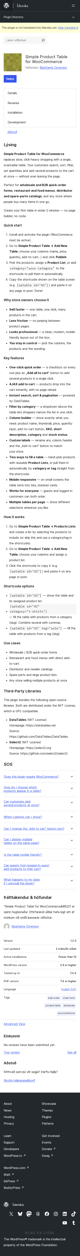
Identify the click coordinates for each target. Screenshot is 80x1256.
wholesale (69, 1005)
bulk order (54, 998)
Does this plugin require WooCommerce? (31, 776)
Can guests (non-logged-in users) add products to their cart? (26, 867)
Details (12, 93)
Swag (47, 1156)
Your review (12, 1052)
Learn (7, 1136)
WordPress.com (16, 1168)
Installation (15, 112)
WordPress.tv (15, 1156)
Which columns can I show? (23, 817)
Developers (11, 1149)
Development (17, 122)
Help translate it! (68, 27)
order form (69, 998)
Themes (47, 1110)
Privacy (9, 1123)
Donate (49, 1149)
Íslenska (18, 1205)
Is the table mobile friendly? (23, 855)
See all (71, 1052)
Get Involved (51, 1136)
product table (53, 1005)
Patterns (48, 1123)
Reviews (13, 103)
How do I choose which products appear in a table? (22, 789)
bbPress (11, 1181)
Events (46, 1142)
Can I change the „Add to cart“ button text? (34, 829)
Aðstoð (12, 132)
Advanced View (14, 1024)
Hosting (9, 1117)
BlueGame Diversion (53, 67)
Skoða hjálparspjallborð (19, 1080)
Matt (9, 1174)
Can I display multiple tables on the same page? (21, 841)
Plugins (46, 1117)
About (8, 1104)
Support (9, 1142)
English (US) (68, 989)
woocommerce (66, 1013)
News (8, 1110)
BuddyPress (14, 1188)
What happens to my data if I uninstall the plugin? (22, 881)
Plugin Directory (13, 17)
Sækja (10, 78)
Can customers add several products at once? (21, 803)
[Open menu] (74, 5)
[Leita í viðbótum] (43, 40)
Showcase (49, 1104)
